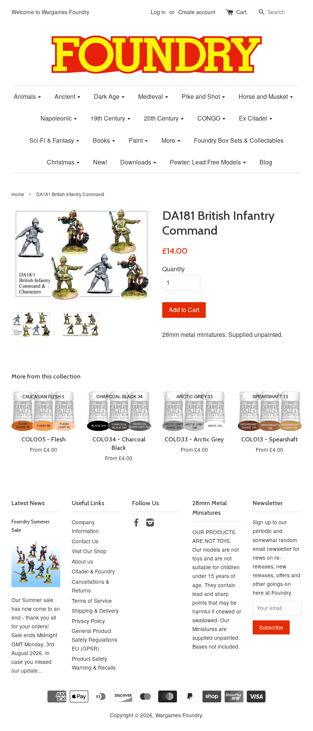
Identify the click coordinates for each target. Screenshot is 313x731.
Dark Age (107, 96)
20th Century (162, 118)
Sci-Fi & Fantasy (52, 140)
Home (17, 194)
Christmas (61, 162)
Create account (196, 12)
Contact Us (85, 541)
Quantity (173, 268)
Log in (158, 12)
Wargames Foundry (178, 715)
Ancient (66, 96)
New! (100, 162)
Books (102, 140)
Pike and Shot (201, 96)
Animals (25, 96)
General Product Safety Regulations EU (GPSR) (94, 639)
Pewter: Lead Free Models (206, 162)
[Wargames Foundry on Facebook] (136, 523)
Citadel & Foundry (93, 571)
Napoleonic (56, 118)
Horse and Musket (264, 96)
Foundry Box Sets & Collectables (239, 140)
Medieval (151, 96)
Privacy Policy (88, 621)
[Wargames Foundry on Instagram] (150, 523)
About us (82, 561)
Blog (266, 162)
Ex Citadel (254, 118)
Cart (241, 12)
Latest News (28, 503)
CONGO (209, 118)
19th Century (108, 118)
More (169, 140)
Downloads (136, 162)
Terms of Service (92, 600)
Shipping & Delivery (95, 610)
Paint (136, 140)
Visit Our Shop (89, 551)
